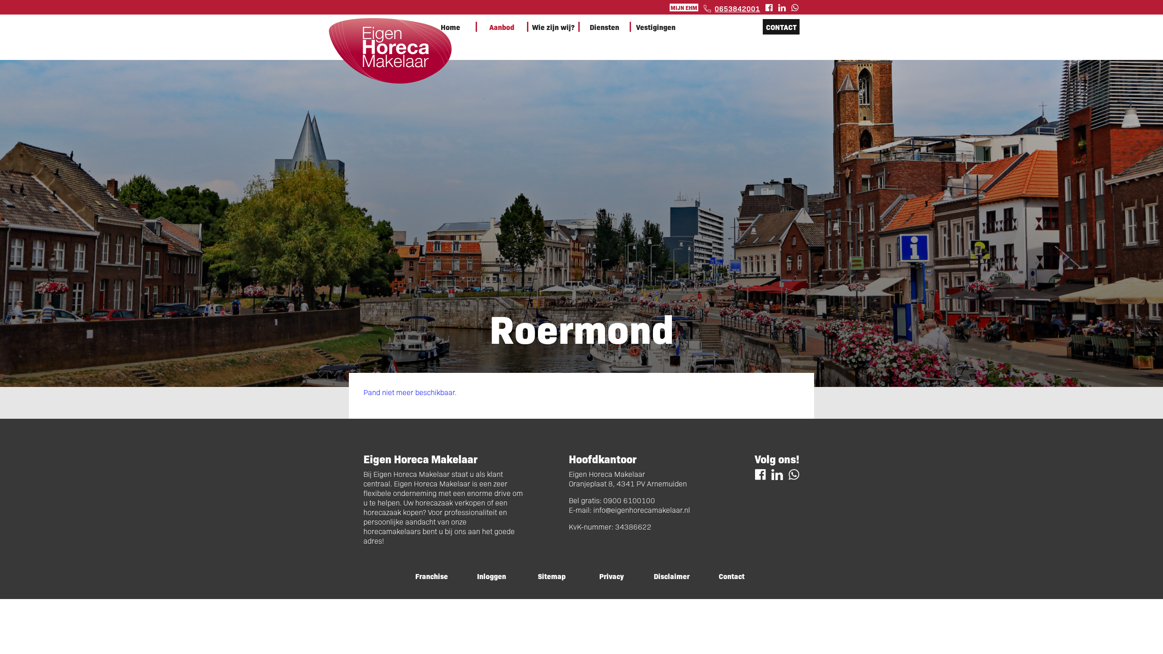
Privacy (611, 576)
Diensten (604, 27)
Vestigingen (656, 27)
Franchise (431, 576)
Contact (781, 27)
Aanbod (501, 27)
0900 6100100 (629, 500)
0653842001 (737, 8)
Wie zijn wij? (553, 27)
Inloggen (491, 576)
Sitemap (552, 576)
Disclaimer (672, 576)
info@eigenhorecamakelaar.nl (641, 510)
